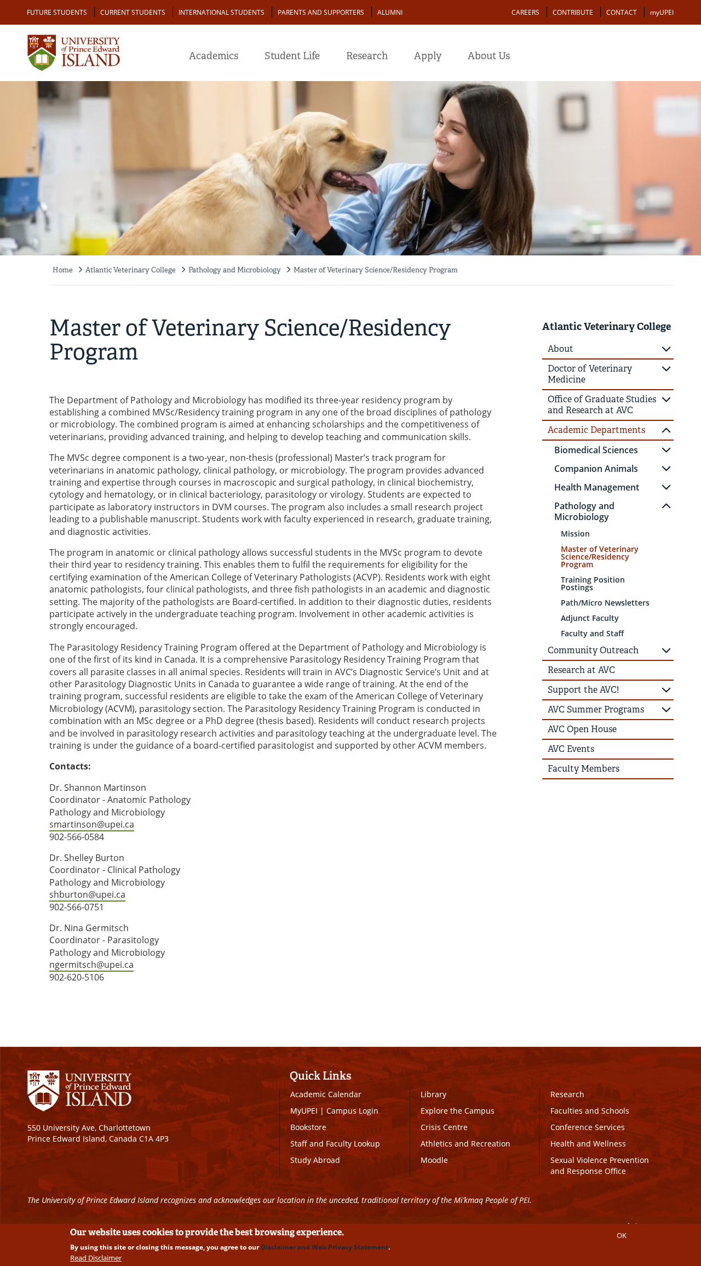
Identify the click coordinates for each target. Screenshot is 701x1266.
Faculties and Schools (589, 1110)
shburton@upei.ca (87, 894)
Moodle (434, 1160)
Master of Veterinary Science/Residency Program (376, 270)
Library (433, 1094)
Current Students (132, 12)
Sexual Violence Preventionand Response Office (599, 1165)
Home (63, 270)
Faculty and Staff (592, 633)
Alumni (390, 12)
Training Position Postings (593, 583)
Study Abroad (315, 1160)
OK (622, 1235)
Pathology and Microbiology (234, 270)
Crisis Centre (444, 1127)
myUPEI (662, 12)
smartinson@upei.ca (91, 824)
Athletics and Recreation (465, 1143)
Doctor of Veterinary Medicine (590, 374)
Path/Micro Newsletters (605, 602)
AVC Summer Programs (596, 709)
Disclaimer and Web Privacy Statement (324, 1247)
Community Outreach (593, 650)
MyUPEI (304, 1110)
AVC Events (571, 749)
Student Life (292, 56)
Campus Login (352, 1110)
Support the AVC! (583, 689)
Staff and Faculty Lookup (335, 1143)
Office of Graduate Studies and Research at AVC (602, 405)
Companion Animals (596, 469)
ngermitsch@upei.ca (91, 965)
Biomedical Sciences (596, 450)
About (560, 349)
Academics (213, 56)
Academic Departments (596, 430)
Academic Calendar (325, 1094)
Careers (525, 12)
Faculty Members (583, 768)
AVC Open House (582, 729)
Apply (427, 56)
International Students (222, 12)
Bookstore (308, 1127)
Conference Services (587, 1127)
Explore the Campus (458, 1110)
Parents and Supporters (321, 12)
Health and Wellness (588, 1143)
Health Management (596, 487)
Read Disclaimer (96, 1257)
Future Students (57, 12)
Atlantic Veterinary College (130, 270)
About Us (489, 56)
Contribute (573, 12)
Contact (621, 12)
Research (367, 56)
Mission (575, 533)
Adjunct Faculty (590, 618)
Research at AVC (581, 670)
